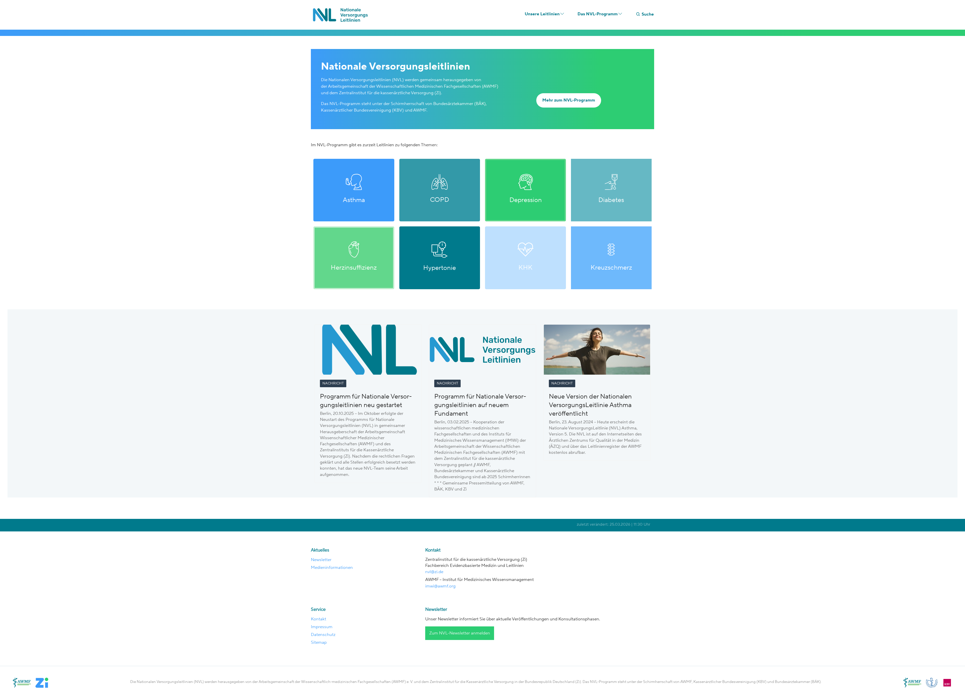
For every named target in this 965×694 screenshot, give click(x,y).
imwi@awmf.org (440, 586)
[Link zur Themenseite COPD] (440, 190)
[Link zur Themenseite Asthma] (354, 190)
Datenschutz (323, 634)
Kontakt (318, 619)
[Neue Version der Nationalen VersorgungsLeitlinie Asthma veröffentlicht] (597, 349)
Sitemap (319, 642)
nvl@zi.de (434, 572)
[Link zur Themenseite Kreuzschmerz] (611, 257)
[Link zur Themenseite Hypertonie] (440, 258)
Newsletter (321, 560)
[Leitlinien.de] (342, 15)
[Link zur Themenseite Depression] (525, 190)
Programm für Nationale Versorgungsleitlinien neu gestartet (366, 400)
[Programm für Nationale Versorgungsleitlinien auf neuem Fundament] (482, 349)
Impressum (321, 627)
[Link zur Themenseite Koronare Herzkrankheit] (525, 258)
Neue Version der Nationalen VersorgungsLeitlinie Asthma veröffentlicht (590, 405)
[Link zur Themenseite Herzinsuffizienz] (354, 258)
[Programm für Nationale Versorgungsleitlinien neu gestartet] (368, 349)
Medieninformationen (332, 567)
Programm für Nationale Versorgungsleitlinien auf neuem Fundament (480, 405)
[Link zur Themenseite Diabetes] (611, 190)
